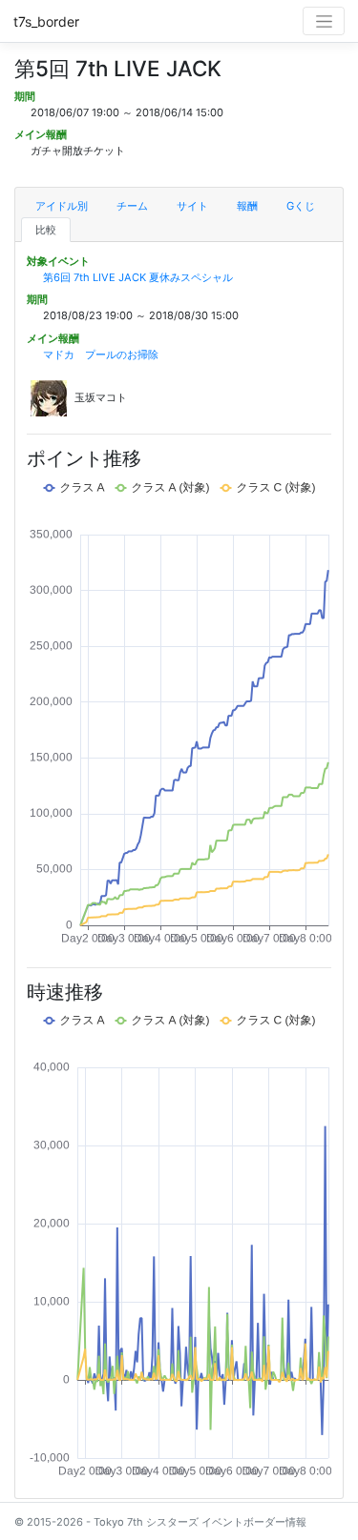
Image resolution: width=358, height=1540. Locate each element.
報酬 (247, 206)
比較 (45, 229)
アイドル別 (61, 206)
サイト (192, 206)
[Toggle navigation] (324, 21)
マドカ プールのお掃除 (100, 354)
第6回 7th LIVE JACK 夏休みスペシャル (138, 277)
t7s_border (46, 21)
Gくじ (300, 206)
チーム (132, 206)
